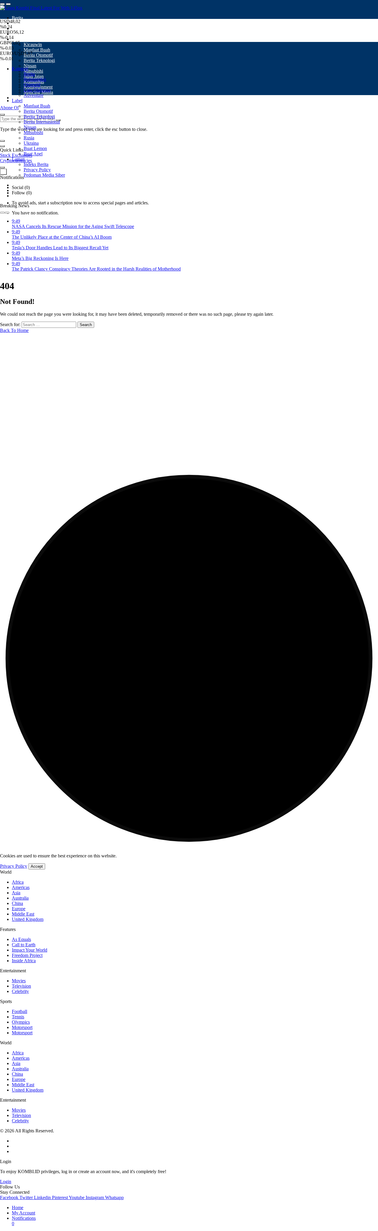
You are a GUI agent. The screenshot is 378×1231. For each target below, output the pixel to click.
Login (5, 1181)
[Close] (2, 146)
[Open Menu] (8, 4)
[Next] (7, 213)
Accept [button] (37, 866)
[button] (2, 141)
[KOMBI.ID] (41, 7)
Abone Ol (9, 107)
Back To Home (14, 330)
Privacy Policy (13, 866)
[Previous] (2, 213)
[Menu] (2, 4)
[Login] (2, 167)
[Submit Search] (2, 114)
